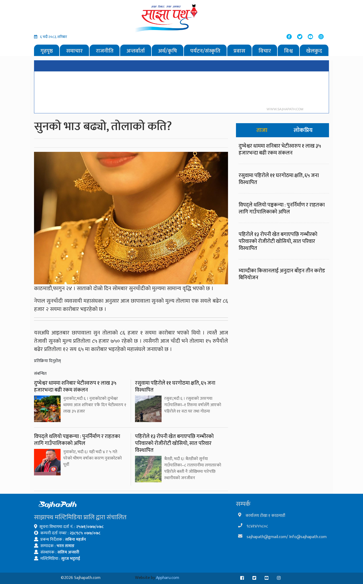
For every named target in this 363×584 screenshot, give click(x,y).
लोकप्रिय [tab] (303, 130)
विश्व (288, 50)
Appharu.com (167, 577)
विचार (265, 50)
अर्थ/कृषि (167, 50)
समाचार (74, 50)
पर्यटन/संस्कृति (205, 50)
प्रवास (239, 50)
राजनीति (104, 50)
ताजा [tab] (261, 130)
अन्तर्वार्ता (135, 50)
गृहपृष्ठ (46, 50)
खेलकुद (314, 50)
